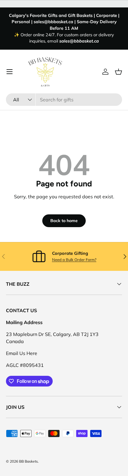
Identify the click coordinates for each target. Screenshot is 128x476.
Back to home (64, 220)
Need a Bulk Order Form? (74, 259)
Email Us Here (21, 353)
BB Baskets (28, 461)
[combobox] (64, 99)
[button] (118, 71)
